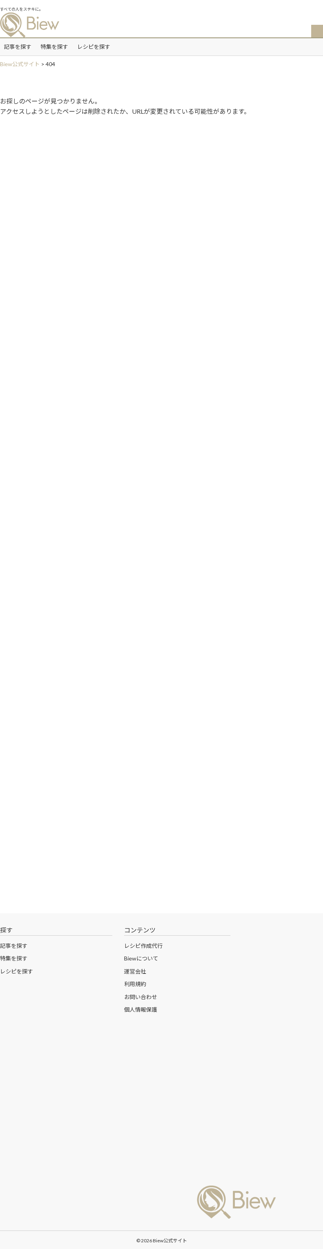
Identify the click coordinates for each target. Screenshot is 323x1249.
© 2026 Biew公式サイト (161, 1240)
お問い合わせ (140, 997)
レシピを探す (93, 46)
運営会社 (135, 971)
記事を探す (18, 46)
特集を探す (54, 46)
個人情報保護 (140, 1009)
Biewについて (141, 958)
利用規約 (135, 984)
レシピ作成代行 (143, 945)
